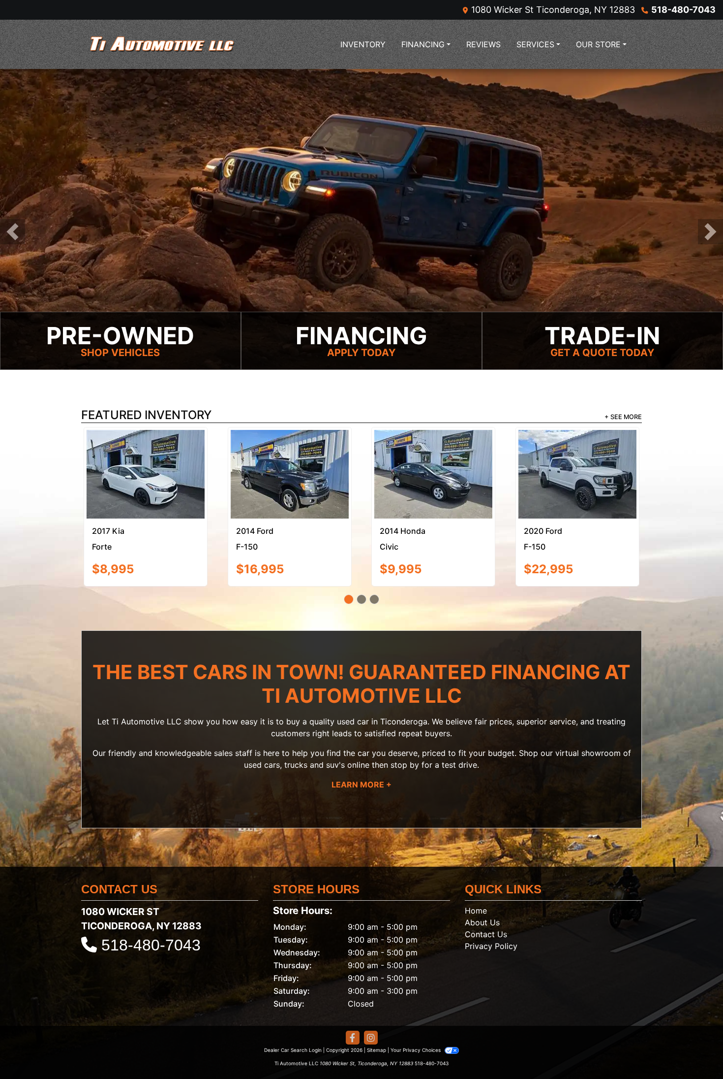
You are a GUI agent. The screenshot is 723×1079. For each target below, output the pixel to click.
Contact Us (486, 894)
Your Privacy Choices (416, 1010)
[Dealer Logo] (162, 44)
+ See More (623, 418)
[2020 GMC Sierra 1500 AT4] (289, 452)
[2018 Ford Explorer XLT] (146, 452)
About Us (482, 882)
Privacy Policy (491, 906)
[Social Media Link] (371, 997)
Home (476, 870)
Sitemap (376, 1010)
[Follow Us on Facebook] (353, 997)
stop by (405, 724)
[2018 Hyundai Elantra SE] (433, 454)
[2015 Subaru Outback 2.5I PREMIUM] (577, 452)
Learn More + (361, 744)
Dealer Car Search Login (293, 1010)
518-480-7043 (683, 9)
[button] (12, 232)
